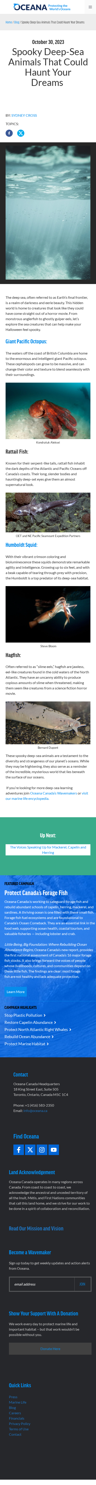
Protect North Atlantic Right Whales (36, 1029)
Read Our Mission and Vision (36, 1228)
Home (9, 22)
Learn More (16, 991)
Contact (15, 1434)
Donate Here (50, 1348)
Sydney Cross (24, 115)
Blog (16, 22)
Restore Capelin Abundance (28, 1022)
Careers (15, 1413)
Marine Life (17, 1402)
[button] (9, 133)
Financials (16, 1418)
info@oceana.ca (35, 1110)
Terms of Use (19, 1429)
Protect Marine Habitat (24, 1043)
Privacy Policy (19, 1423)
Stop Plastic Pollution (23, 1015)
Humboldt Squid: (22, 544)
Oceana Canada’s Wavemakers (53, 793)
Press (13, 1397)
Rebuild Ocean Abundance (27, 1036)
